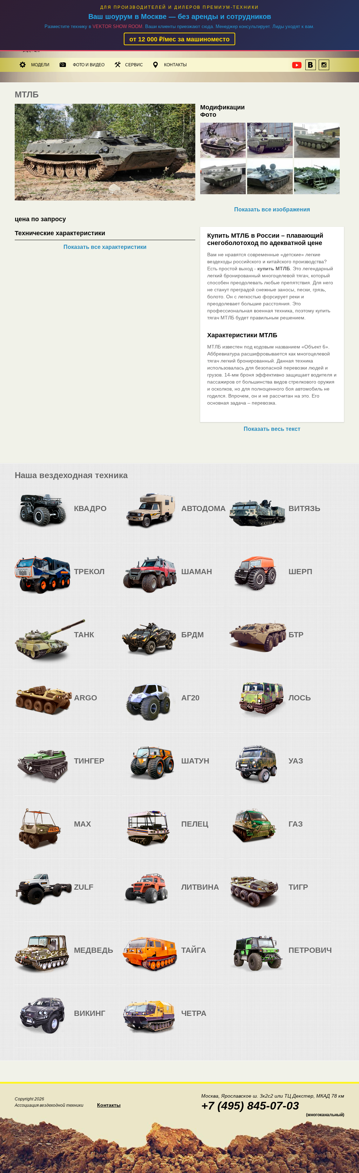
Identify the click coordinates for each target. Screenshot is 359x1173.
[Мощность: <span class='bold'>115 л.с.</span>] (323, 766)
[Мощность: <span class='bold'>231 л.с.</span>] (216, 514)
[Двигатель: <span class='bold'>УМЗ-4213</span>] (295, 766)
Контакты (175, 64)
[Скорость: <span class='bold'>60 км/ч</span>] (202, 577)
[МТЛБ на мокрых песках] (105, 199)
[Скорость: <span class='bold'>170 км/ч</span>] (202, 514)
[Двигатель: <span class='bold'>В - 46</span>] (295, 514)
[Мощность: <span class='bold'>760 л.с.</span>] (216, 577)
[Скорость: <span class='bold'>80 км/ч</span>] (95, 514)
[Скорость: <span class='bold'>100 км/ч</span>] (309, 766)
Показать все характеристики (105, 247)
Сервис (134, 64)
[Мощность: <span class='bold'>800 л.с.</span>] (323, 514)
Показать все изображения (272, 209)
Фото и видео (88, 64)
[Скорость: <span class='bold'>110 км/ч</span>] (202, 640)
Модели (40, 64)
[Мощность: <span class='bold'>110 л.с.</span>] (108, 514)
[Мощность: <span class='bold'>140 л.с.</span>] (216, 640)
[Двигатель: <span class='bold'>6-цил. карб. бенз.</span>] (188, 640)
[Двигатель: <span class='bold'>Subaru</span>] (80, 514)
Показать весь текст (272, 429)
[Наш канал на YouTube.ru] (297, 67)
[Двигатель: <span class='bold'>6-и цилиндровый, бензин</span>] (188, 514)
